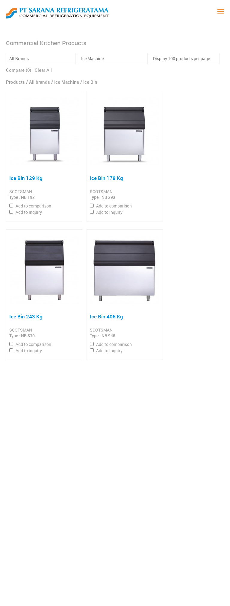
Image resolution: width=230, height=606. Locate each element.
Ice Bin (90, 82)
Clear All (43, 70)
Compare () (18, 70)
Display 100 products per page (181, 58)
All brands (40, 82)
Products (15, 82)
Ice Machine (92, 58)
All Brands (19, 58)
